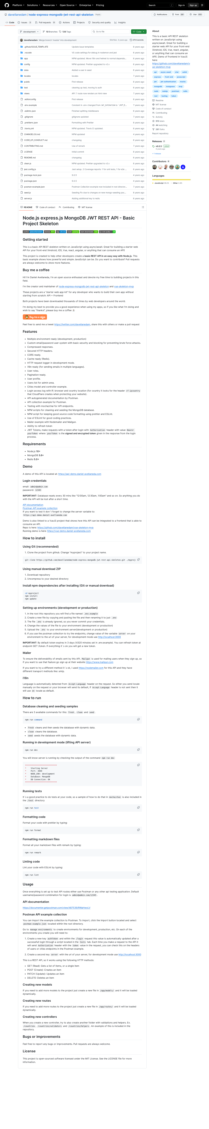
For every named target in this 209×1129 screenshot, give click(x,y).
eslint (184, 72)
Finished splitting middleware (85, 111)
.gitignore (28, 117)
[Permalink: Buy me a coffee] (21, 270)
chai (176, 72)
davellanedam (17, 14)
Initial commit (78, 152)
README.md (30, 157)
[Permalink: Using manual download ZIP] (21, 569)
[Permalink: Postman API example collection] (21, 915)
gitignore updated (80, 117)
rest (156, 96)
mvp (180, 86)
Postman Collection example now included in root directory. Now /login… (105, 187)
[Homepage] (7, 5)
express (157, 77)
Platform (17, 5)
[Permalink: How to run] (21, 698)
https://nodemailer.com (91, 667)
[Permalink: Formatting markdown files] (21, 839)
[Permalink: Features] (21, 331)
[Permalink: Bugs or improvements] (21, 1037)
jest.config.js (30, 169)
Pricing (100, 5)
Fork (179, 14)
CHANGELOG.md (32, 134)
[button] (139, 560)
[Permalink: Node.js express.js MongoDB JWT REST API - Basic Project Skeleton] (21, 221)
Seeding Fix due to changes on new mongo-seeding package (100, 192)
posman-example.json (34, 187)
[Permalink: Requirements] (21, 444)
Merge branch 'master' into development (57, 40)
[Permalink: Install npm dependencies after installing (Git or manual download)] (21, 586)
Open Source (67, 5)
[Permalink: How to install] (21, 538)
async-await (166, 72)
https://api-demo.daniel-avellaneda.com (79, 473)
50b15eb (113, 40)
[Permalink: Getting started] (21, 239)
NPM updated (78, 134)
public (27, 82)
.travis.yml (29, 128)
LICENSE (28, 152)
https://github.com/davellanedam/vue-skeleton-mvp (65, 527)
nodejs (165, 91)
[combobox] (112, 31)
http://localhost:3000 (109, 636)
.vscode (28, 52)
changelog (77, 140)
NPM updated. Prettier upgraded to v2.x (91, 64)
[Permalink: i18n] (21, 678)
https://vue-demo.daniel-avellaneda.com (69, 531)
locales (27, 76)
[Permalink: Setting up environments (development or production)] (21, 608)
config (27, 64)
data (26, 70)
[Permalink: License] (21, 1051)
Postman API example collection (40, 508)
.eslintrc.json (30, 111)
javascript (181, 77)
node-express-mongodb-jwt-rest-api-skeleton (61, 14)
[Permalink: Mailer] (21, 653)
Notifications (162, 14)
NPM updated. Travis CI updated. (87, 128)
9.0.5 (74, 175)
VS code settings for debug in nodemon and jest (94, 52)
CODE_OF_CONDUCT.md (35, 140)
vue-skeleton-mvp (124, 286)
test (26, 87)
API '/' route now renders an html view (89, 93)
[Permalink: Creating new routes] (21, 1001)
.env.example (30, 105)
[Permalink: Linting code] (21, 862)
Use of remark (78, 146)
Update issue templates (83, 47)
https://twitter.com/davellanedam (72, 324)
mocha (183, 82)
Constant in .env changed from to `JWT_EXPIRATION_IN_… (106, 105)
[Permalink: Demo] (21, 466)
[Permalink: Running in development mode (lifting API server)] (21, 742)
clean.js (27, 163)
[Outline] (142, 207)
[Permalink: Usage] (21, 884)
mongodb (158, 86)
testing (164, 96)
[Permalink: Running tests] (21, 791)
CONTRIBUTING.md (33, 146)
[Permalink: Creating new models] (21, 985)
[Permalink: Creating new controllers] (21, 1017)
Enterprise (85, 5)
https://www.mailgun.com (99, 662)
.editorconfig (30, 99)
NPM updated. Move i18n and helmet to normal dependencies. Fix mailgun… (107, 58)
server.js (28, 198)
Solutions (32, 5)
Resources (49, 5)
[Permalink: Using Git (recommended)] (21, 547)
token (173, 96)
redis (185, 91)
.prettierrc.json (31, 122)
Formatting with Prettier (83, 122)
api (155, 72)
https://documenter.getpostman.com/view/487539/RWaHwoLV (56, 907)
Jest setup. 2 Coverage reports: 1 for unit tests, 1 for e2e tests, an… (103, 169)
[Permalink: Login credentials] (21, 481)
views (26, 93)
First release (77, 82)
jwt (155, 82)
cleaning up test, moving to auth (87, 87)
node (156, 91)
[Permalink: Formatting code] (21, 817)
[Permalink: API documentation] (21, 902)
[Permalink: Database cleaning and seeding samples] (21, 706)
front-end (169, 77)
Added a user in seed (82, 70)
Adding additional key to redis (86, 198)
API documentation (33, 504)
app (26, 58)
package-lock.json (32, 175)
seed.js (27, 192)
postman (175, 91)
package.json (30, 181)
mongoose (170, 86)
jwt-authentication (168, 82)
